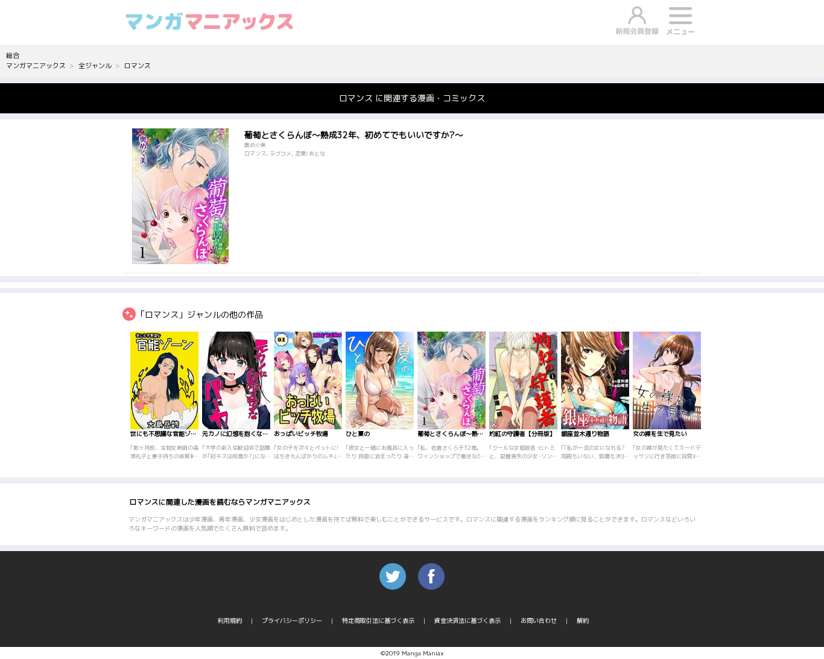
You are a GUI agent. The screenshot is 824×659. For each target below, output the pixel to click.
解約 (583, 620)
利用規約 (230, 620)
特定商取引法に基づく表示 (378, 620)
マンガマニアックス (36, 66)
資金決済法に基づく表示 (467, 620)
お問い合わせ (539, 620)
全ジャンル (95, 66)
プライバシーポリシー (292, 620)
